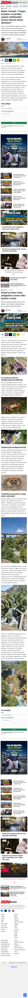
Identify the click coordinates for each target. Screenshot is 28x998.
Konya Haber (8, 6)
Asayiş (2, 916)
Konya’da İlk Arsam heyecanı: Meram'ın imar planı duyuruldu (19, 183)
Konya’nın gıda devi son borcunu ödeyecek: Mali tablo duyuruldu (18, 206)
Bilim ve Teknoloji (18, 922)
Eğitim (16, 916)
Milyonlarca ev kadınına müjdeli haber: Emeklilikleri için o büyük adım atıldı (12, 857)
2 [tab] (14, 882)
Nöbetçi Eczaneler (5, 955)
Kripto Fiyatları (4, 951)
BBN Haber (4, 8)
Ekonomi (3, 931)
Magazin (16, 920)
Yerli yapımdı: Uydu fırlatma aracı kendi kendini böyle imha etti (14, 271)
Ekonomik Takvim (5, 953)
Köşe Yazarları (4, 940)
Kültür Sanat (4, 927)
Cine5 (15, 951)
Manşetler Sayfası (5, 944)
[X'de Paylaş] (10, 60)
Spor (2, 922)
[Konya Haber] (14, 217)
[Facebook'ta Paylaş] (6, 60)
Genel (15, 933)
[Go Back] (25, 995)
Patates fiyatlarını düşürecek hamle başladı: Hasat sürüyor (19, 198)
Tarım (15, 927)
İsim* (2, 106)
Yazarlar (16, 918)
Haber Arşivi (17, 946)
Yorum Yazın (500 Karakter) (7, 111)
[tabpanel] (14, 265)
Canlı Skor (16, 953)
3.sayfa (9, 8)
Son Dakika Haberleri (19, 950)
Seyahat (16, 924)
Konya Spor (16, 6)
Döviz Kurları (4, 948)
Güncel (2, 6)
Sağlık (15, 925)
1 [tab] (13, 882)
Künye (15, 940)
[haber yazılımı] (14, 966)
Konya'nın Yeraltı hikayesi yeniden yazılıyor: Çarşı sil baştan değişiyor (19, 191)
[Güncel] (14, 846)
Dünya (16, 914)
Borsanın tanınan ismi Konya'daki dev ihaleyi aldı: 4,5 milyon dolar (19, 176)
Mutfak (16, 931)
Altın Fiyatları (4, 950)
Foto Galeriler (4, 942)
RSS (5, 962)
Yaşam (2, 920)
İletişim (16, 944)
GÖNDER (14, 123)
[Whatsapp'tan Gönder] (14, 60)
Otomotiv (16, 929)
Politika (3, 929)
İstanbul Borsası (5, 946)
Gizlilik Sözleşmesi (19, 942)
